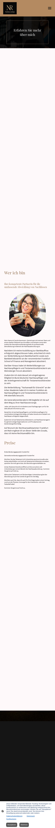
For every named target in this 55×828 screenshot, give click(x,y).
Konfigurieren (11, 819)
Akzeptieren (11, 825)
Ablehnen (24, 825)
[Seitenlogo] (10, 8)
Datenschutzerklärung (14, 816)
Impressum (31, 816)
